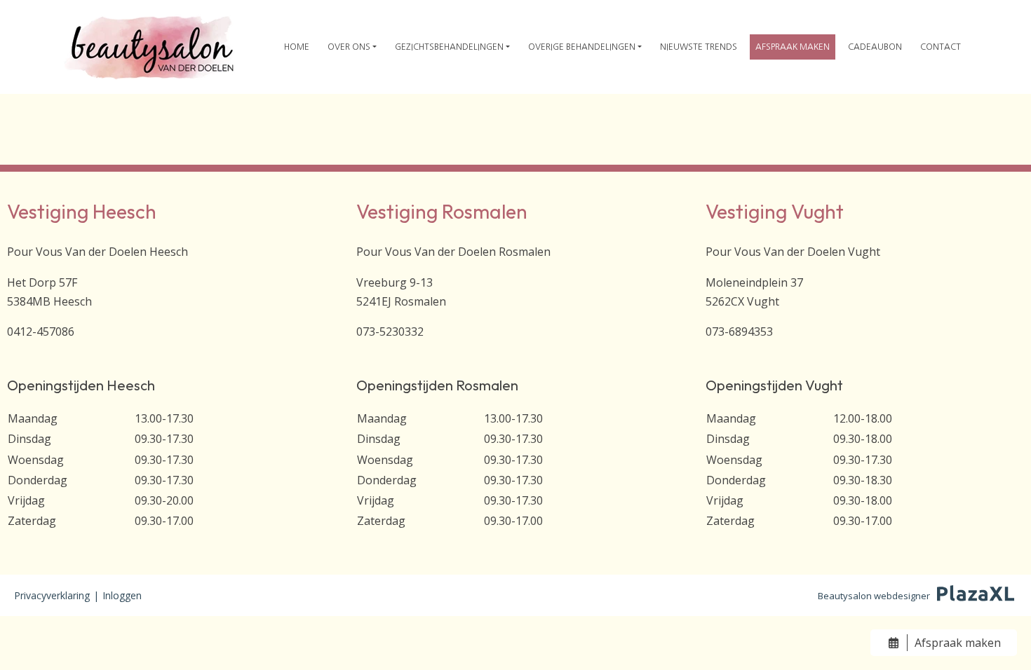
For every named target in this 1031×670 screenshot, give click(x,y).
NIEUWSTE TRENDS (698, 47)
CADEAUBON (875, 47)
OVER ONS (349, 47)
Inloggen (122, 595)
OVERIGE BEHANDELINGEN (581, 47)
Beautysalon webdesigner (874, 595)
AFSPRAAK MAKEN (792, 47)
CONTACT (940, 47)
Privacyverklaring (52, 595)
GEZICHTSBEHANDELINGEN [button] (449, 47)
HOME (296, 47)
